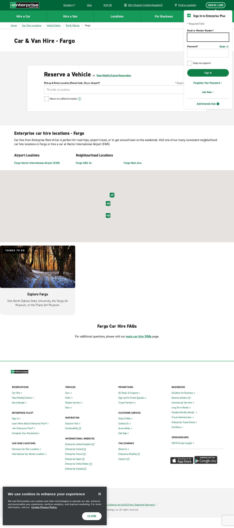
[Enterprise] (24, 5)
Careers (70, 5)
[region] (55, 506)
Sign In (208, 73)
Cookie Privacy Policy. (44, 507)
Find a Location (187, 5)
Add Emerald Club (206, 104)
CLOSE (91, 516)
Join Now (207, 92)
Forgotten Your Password (206, 83)
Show (222, 46)
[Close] (99, 494)
